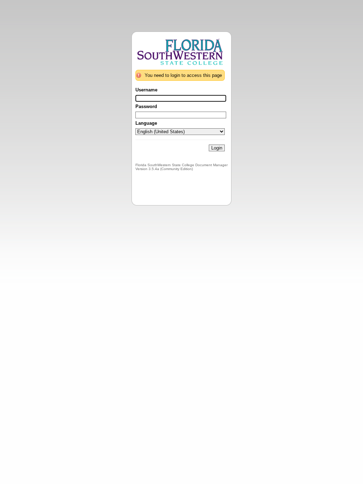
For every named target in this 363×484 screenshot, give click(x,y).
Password (146, 106)
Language (146, 123)
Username (146, 89)
